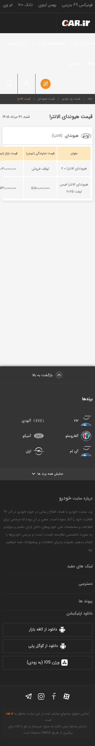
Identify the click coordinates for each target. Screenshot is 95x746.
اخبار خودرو (17, 43)
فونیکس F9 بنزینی (77, 5)
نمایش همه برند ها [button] (50, 473)
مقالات (89, 63)
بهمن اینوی (47, 5)
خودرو (76, 23)
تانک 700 (25, 5)
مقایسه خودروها (46, 84)
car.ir (9, 713)
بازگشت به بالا (42, 375)
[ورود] (26, 84)
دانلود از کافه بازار (43, 629)
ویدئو (74, 63)
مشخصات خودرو (51, 43)
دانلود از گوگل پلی (43, 646)
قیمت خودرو (85, 43)
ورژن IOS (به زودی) (43, 662)
